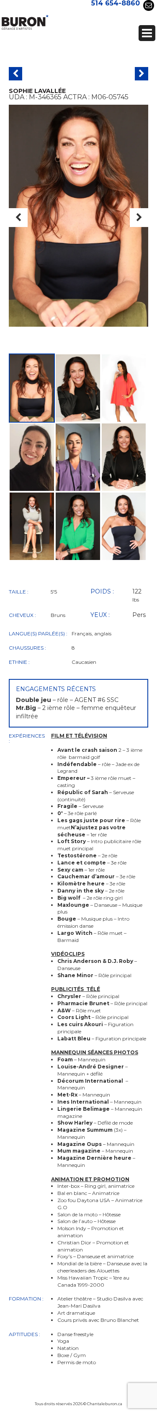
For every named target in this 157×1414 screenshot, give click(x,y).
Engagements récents (56, 689)
